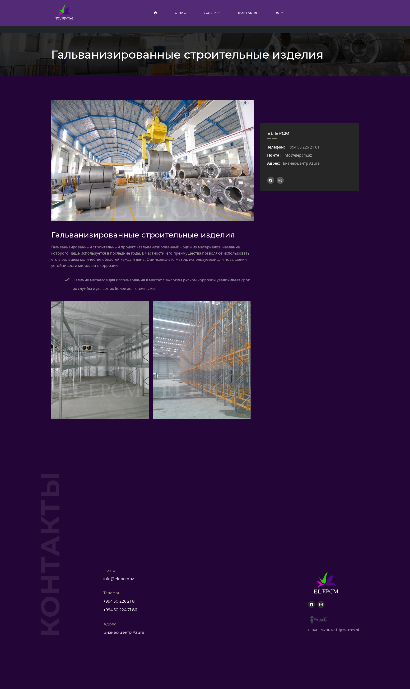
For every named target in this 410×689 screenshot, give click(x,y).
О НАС (180, 12)
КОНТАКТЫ (247, 12)
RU (277, 12)
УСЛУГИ (210, 12)
